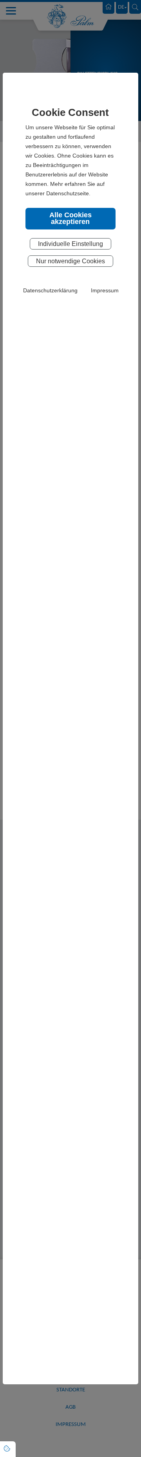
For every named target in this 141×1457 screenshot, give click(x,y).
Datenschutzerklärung (50, 290)
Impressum (105, 290)
